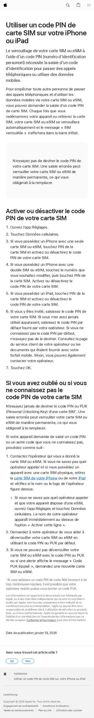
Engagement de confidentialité (20, 706)
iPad (82, 478)
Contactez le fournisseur (41, 620)
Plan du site (44, 710)
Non (27, 661)
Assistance (20, 673)
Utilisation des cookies (69, 710)
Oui (12, 661)
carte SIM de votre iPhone (35, 478)
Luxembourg (10, 694)
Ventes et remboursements (18, 710)
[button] (68, 5)
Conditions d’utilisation (56, 706)
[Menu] (89, 5)
